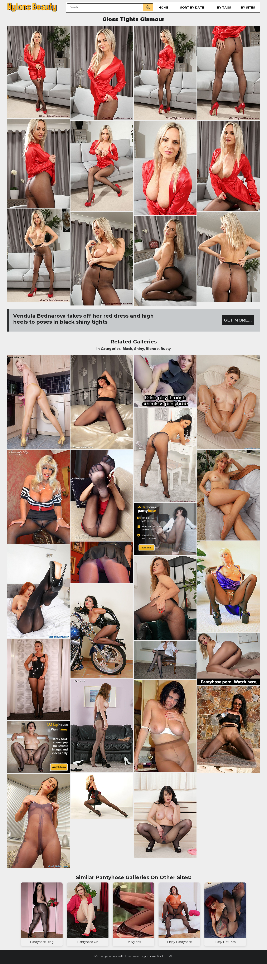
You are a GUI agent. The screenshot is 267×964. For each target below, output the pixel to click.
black (127, 349)
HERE (168, 956)
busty (166, 349)
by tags (224, 7)
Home (163, 7)
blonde (152, 349)
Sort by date (192, 7)
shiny (139, 349)
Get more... (238, 320)
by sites (248, 7)
